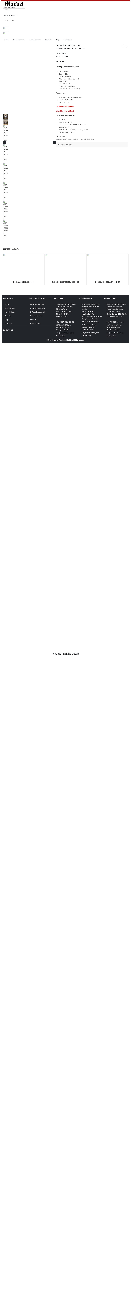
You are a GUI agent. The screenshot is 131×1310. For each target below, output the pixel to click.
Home (6, 40)
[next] (126, 46)
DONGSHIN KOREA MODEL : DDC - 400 (65, 282)
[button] (3, 78)
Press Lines (33, 320)
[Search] (24, 10)
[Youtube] (9, 335)
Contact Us (68, 40)
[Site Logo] (13, 4)
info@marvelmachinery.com (65, 333)
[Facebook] (5, 335)
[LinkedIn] (17, 335)
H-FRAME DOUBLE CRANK (69, 139)
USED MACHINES (89, 139)
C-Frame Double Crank (37, 308)
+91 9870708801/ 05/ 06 (65, 322)
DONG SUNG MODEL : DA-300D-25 (107, 282)
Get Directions (61, 336)
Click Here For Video (64, 106)
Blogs (58, 40)
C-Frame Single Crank (37, 304)
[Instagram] (13, 335)
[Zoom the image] (65, 29)
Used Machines (18, 40)
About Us (48, 40)
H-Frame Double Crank (37, 312)
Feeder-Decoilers (35, 323)
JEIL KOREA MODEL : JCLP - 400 (23, 282)
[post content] (23, 266)
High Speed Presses (36, 316)
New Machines (35, 40)
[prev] (123, 46)
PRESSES (80, 139)
